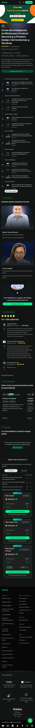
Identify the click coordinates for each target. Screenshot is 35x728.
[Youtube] (3, 726)
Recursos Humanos (7, 654)
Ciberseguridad (6, 614)
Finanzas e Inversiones (8, 658)
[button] (17, 14)
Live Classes (22, 601)
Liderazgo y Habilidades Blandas (7, 619)
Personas (10, 470)
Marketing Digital (6, 605)
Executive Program (24, 607)
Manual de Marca (23, 620)
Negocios (4, 647)
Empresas (24, 470)
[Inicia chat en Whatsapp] (30, 720)
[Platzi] (4, 2)
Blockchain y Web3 (7, 650)
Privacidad (22, 640)
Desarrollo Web (6, 598)
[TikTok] (17, 726)
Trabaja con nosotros (25, 610)
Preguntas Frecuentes (25, 627)
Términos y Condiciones (25, 637)
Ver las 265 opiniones (7, 375)
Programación (6, 643)
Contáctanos (23, 630)
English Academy (6, 602)
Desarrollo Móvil (6, 634)
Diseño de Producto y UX (8, 624)
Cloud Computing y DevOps (7, 666)
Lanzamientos (23, 604)
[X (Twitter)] (27, 726)
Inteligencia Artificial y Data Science (8, 610)
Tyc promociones (24, 643)
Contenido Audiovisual (5, 630)
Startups (4, 661)
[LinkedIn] (13, 726)
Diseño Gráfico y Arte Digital (8, 639)
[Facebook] (22, 726)
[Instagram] (8, 726)
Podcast (21, 613)
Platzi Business (23, 598)
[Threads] (32, 726)
